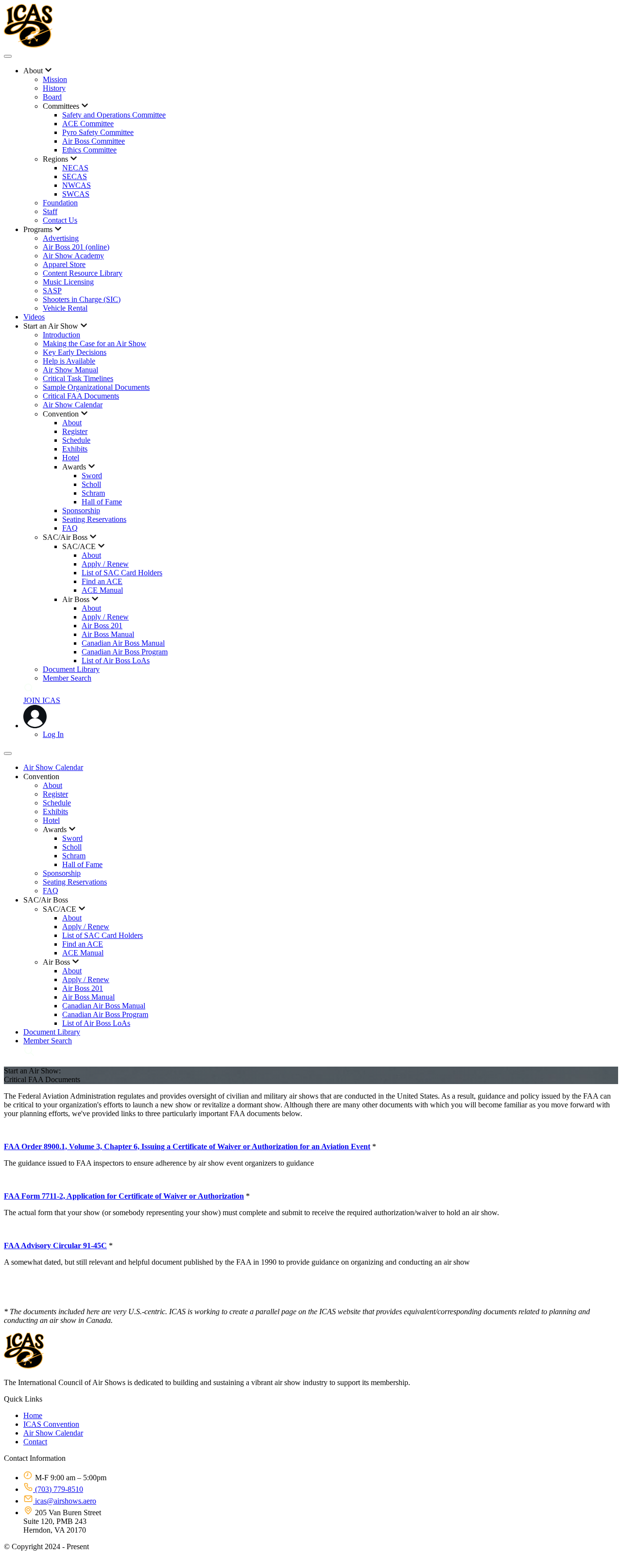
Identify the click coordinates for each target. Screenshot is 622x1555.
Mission (55, 79)
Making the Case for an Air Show (94, 343)
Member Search (67, 678)
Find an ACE (102, 581)
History (54, 88)
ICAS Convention (51, 1424)
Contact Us (60, 220)
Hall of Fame (102, 502)
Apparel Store (64, 264)
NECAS (75, 168)
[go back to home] (24, 1366)
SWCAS (75, 194)
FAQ (70, 528)
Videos (34, 317)
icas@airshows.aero (64, 1501)
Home (32, 1415)
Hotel (70, 457)
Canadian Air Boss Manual (123, 643)
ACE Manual (102, 590)
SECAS (74, 176)
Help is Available (69, 361)
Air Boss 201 (102, 625)
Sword (92, 475)
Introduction (61, 335)
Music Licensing (68, 282)
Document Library (71, 669)
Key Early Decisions (74, 352)
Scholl (91, 484)
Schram (93, 493)
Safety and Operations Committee (114, 115)
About (72, 422)
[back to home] (28, 45)
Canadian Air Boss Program (125, 652)
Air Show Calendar (73, 405)
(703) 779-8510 (58, 1489)
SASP (52, 290)
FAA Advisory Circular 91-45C (55, 1245)
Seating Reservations (94, 519)
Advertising (61, 238)
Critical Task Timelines (78, 378)
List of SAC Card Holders (122, 572)
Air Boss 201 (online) (76, 247)
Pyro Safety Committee (98, 132)
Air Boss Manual (108, 634)
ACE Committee (88, 123)
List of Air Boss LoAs (116, 660)
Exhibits (74, 449)
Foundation (60, 203)
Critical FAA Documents (81, 396)
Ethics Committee (89, 150)
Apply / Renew (105, 564)
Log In (53, 734)
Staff (50, 211)
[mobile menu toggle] (8, 56)
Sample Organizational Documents (96, 387)
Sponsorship (81, 510)
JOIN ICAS (41, 700)
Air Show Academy (73, 255)
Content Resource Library (82, 273)
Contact (35, 1442)
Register (74, 431)
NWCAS (76, 185)
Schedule (76, 440)
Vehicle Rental (65, 308)
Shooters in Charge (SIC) (82, 299)
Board (52, 97)
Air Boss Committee (93, 141)
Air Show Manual (70, 370)
